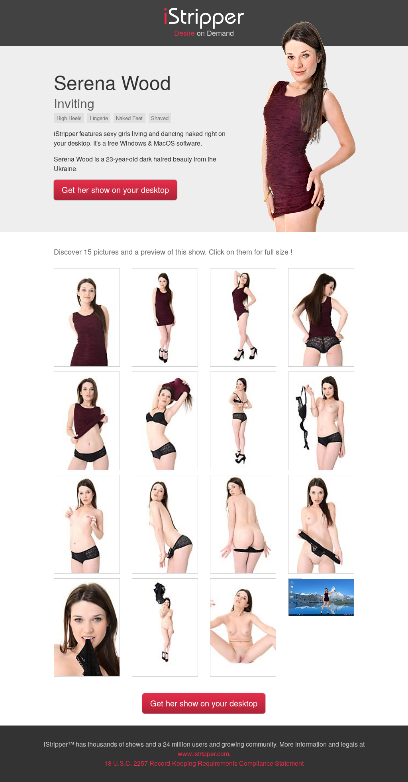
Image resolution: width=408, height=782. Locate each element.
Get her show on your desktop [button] (115, 189)
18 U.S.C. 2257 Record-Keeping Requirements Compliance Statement (204, 763)
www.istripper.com (203, 753)
